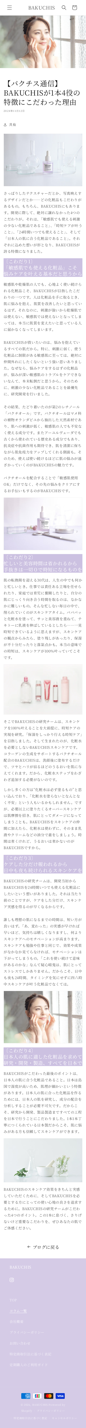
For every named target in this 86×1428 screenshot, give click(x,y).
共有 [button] (12, 124)
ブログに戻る (46, 1247)
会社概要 (16, 1321)
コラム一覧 (18, 1310)
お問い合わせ (20, 1343)
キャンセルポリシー (64, 1418)
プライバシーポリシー (27, 1332)
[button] (9, 7)
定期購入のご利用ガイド (29, 1364)
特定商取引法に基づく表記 (30, 1354)
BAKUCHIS (40, 1404)
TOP (13, 1300)
